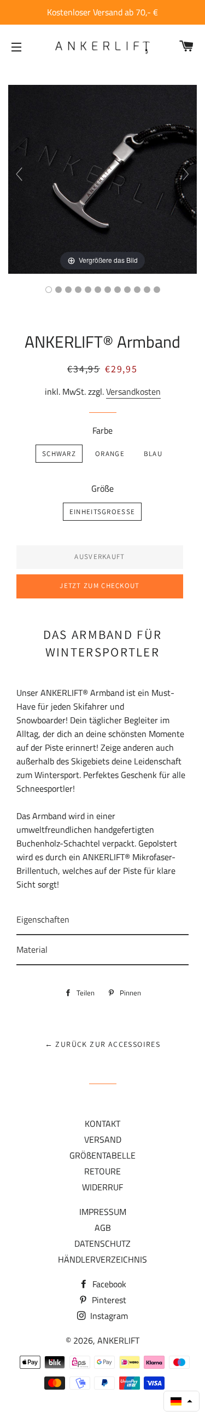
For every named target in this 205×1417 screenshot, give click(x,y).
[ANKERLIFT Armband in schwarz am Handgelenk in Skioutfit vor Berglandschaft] (127, 289)
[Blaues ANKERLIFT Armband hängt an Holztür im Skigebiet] (68, 289)
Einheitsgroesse (102, 511)
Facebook (108, 1284)
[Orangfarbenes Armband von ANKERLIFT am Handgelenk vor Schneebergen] (98, 289)
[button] (181, 1401)
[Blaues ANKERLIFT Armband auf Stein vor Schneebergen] (157, 289)
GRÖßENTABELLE (102, 1155)
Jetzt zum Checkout (99, 585)
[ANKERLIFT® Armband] (147, 289)
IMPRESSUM (102, 1211)
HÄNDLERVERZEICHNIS (102, 1259)
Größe (102, 488)
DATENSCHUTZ (102, 1243)
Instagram (108, 1315)
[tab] (102, 920)
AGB (103, 1227)
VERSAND (102, 1139)
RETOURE (102, 1171)
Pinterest (108, 1299)
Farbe (102, 430)
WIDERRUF (102, 1187)
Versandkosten (133, 391)
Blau (153, 453)
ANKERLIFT (118, 1340)
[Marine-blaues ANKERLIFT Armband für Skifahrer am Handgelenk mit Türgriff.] (107, 289)
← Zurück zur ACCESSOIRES (103, 1044)
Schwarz (59, 453)
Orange (110, 453)
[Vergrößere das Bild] (102, 178)
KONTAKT (102, 1123)
